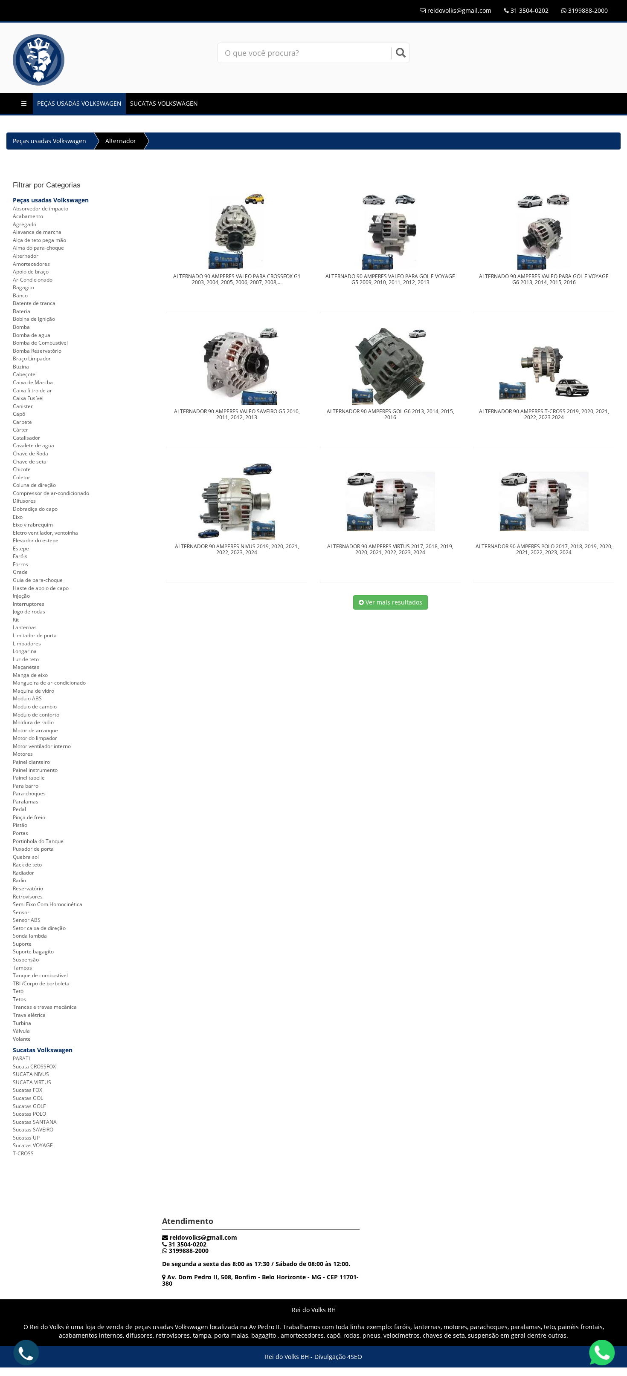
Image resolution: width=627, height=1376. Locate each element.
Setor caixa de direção (39, 928)
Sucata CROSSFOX (34, 1066)
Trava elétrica (29, 1015)
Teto (18, 991)
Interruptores (28, 603)
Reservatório (28, 888)
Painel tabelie (29, 777)
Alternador (120, 141)
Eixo (18, 517)
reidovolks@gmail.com (459, 10)
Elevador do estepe (35, 540)
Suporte (22, 943)
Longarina (25, 651)
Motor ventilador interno (42, 746)
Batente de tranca (34, 303)
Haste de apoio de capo (41, 588)
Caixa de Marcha (33, 382)
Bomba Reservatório (37, 350)
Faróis (20, 556)
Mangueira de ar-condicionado (49, 682)
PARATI (21, 1058)
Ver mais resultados (393, 602)
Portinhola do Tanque (38, 841)
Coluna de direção (34, 485)
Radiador (23, 872)
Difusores (24, 500)
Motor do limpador (35, 738)
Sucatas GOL (28, 1098)
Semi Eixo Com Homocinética (47, 904)
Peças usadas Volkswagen (79, 103)
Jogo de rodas (29, 611)
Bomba (21, 327)
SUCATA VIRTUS (32, 1082)
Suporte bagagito (33, 951)
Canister (23, 406)
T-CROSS (23, 1153)
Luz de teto (26, 659)
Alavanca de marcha (37, 232)
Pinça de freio (29, 817)
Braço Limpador (32, 358)
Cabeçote (24, 374)
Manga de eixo (30, 675)
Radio (19, 880)
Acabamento (28, 216)
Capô (19, 413)
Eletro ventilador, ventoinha (45, 532)
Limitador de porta (35, 635)
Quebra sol (26, 857)
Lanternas (25, 627)
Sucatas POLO (29, 1113)
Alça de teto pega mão (39, 240)
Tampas (22, 967)
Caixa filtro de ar (32, 390)
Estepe (21, 548)
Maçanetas (26, 667)
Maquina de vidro (33, 690)
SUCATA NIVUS (31, 1074)
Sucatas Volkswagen (164, 103)
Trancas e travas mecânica (45, 1006)
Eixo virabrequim (33, 524)
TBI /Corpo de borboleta (41, 983)
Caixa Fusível (28, 398)
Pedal (19, 809)
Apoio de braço (31, 271)
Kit (16, 619)
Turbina (22, 1023)
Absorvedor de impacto (40, 208)
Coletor (21, 477)
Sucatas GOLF (29, 1106)
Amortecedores (31, 264)
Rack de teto (27, 864)
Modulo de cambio (35, 706)
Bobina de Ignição (34, 318)
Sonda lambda (30, 935)
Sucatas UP (26, 1137)
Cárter (20, 429)
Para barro (25, 785)
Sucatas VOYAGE (33, 1145)
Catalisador (26, 437)
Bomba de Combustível (40, 342)
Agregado (24, 224)
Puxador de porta (33, 848)
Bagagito (23, 287)
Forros (20, 564)
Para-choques (29, 793)
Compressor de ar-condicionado (51, 493)
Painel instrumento (35, 770)
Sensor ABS (27, 920)
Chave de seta (29, 461)
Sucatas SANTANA (35, 1122)
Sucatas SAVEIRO (33, 1129)
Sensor (21, 912)
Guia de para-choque (38, 580)
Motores (23, 753)
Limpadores (27, 643)
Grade (20, 572)
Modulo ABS (27, 698)
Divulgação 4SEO (338, 1357)
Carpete (22, 422)
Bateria (21, 311)
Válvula (21, 1030)
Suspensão (26, 959)
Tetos (19, 999)
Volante (22, 1038)
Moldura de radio (33, 722)
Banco (20, 295)
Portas (20, 833)
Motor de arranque (35, 730)
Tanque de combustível (40, 975)
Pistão (20, 825)
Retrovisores (28, 896)
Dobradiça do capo (35, 508)
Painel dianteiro (31, 762)
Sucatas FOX (27, 1090)
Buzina (21, 366)
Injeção (21, 595)
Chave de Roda (30, 453)
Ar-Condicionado (32, 279)
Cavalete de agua (33, 445)
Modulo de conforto (36, 714)
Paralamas (25, 801)
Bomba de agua (31, 335)
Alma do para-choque (38, 247)
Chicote (22, 469)
